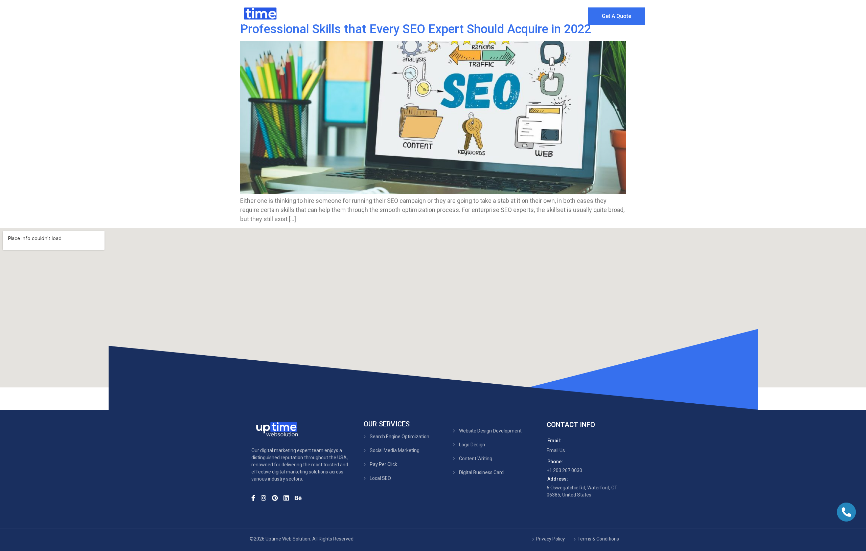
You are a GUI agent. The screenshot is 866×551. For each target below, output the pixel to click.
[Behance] (300, 497)
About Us (428, 15)
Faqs (573, 15)
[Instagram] (266, 497)
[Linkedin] (288, 497)
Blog (545, 15)
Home (394, 15)
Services (466, 15)
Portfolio (512, 15)
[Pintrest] (277, 497)
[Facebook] (255, 497)
